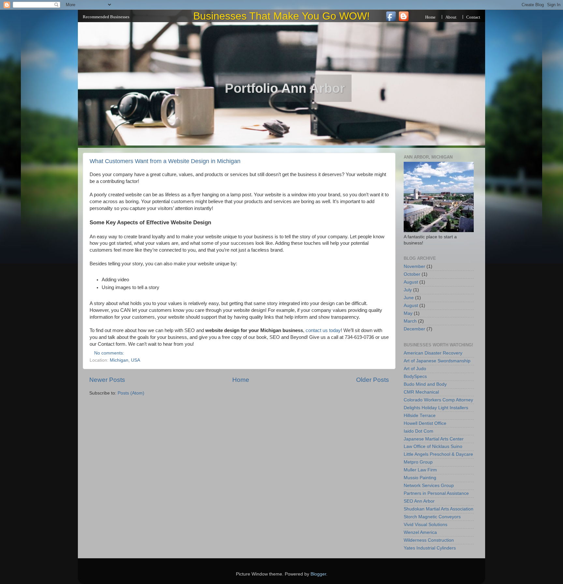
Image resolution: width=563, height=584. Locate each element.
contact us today (323, 330)
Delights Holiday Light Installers (436, 407)
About (450, 17)
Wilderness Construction (429, 540)
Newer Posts (107, 379)
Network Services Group (429, 485)
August (411, 282)
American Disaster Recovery (433, 353)
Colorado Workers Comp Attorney (438, 399)
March (410, 321)
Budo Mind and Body (425, 384)
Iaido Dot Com (418, 431)
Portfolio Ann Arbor (285, 88)
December (414, 329)
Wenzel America (420, 532)
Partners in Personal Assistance (436, 493)
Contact (473, 17)
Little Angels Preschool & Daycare (438, 454)
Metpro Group (418, 462)
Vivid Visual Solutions (425, 524)
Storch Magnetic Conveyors (432, 516)
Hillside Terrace (420, 415)
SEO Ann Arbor (419, 501)
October (412, 274)
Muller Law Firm (420, 469)
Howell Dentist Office (425, 423)
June (409, 297)
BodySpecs (415, 376)
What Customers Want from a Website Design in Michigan (165, 161)
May (408, 313)
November (414, 266)
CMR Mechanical (421, 392)
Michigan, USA (125, 360)
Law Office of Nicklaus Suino (433, 446)
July (408, 289)
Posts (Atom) (131, 393)
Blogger (318, 574)
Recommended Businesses (106, 16)
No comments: (109, 353)
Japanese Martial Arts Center (434, 439)
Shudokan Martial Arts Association (438, 509)
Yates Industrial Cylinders (430, 548)
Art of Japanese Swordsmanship (437, 360)
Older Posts (372, 379)
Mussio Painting (420, 477)
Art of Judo (415, 368)
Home (430, 17)
